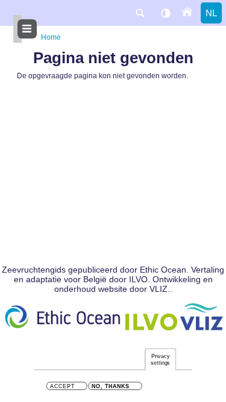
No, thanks (111, 386)
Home (51, 37)
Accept (62, 386)
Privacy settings (160, 359)
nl (211, 13)
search (140, 12)
